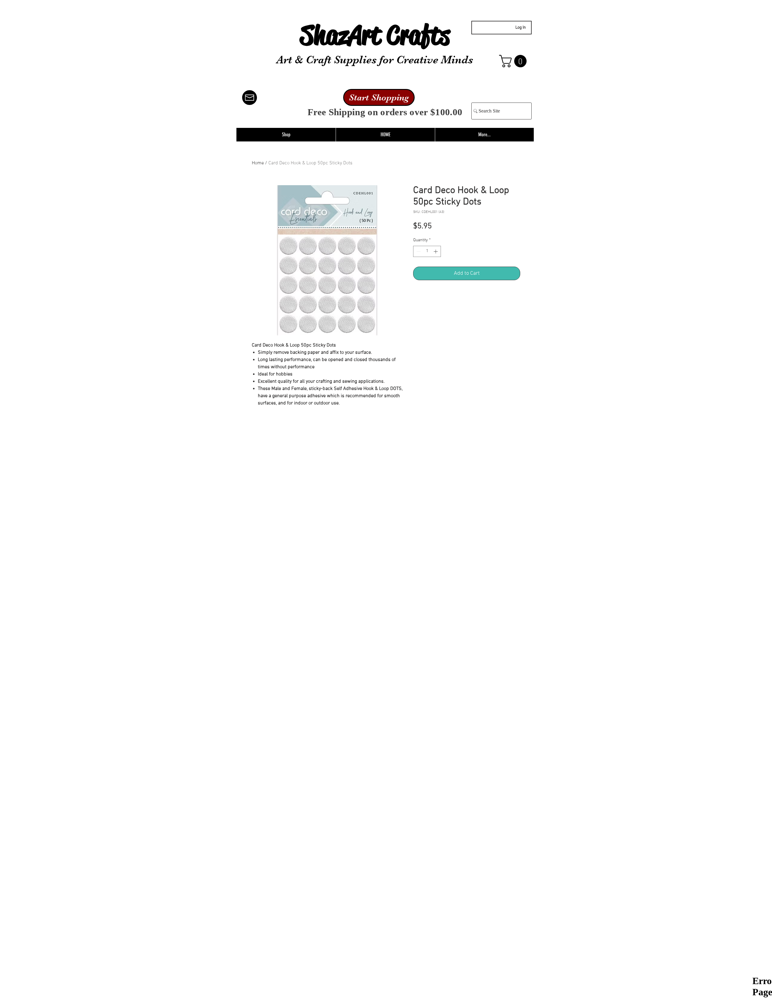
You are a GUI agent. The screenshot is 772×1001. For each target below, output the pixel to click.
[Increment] (436, 251)
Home (258, 163)
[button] (514, 61)
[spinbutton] (427, 251)
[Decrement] (418, 251)
